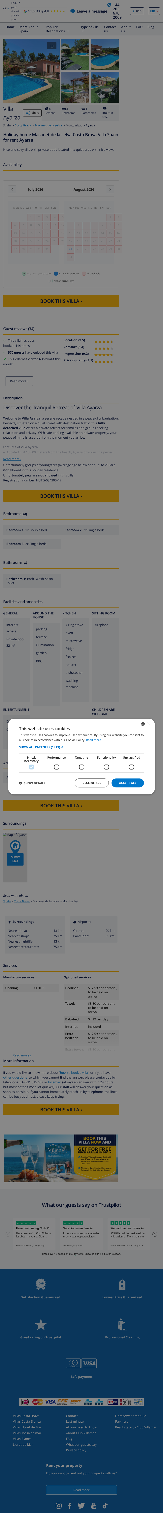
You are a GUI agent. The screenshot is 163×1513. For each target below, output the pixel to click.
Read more (93, 740)
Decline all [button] (91, 783)
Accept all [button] (127, 783)
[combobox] (143, 724)
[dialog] (81, 756)
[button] (81, 747)
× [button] (148, 723)
